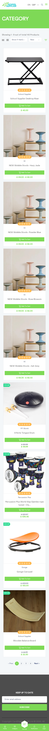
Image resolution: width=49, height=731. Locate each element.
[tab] (3, 40)
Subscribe (25, 707)
